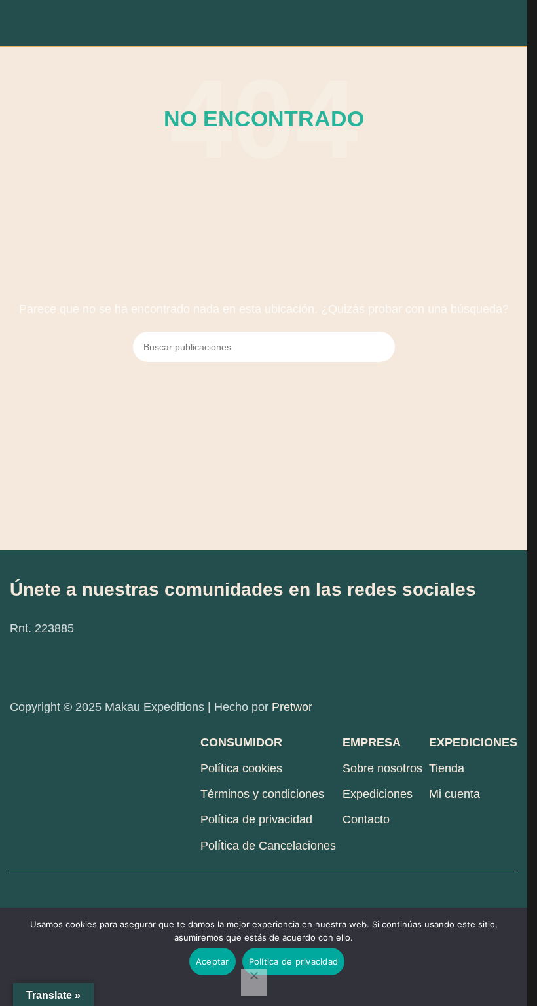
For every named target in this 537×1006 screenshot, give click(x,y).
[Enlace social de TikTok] (121, 668)
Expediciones (378, 793)
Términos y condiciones (262, 793)
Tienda (446, 768)
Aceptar (212, 961)
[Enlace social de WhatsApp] (88, 668)
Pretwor (292, 706)
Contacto (366, 819)
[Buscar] (380, 347)
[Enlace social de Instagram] (56, 668)
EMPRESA (372, 742)
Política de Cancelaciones (268, 845)
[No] (254, 982)
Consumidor (241, 742)
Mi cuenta (454, 793)
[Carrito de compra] (512, 23)
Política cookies (241, 768)
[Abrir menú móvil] (15, 23)
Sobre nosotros (382, 768)
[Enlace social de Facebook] (23, 668)
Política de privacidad (256, 819)
